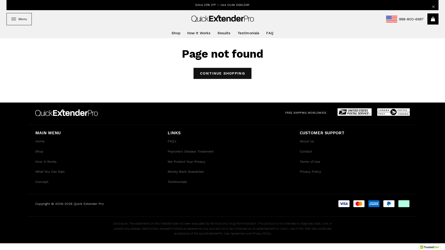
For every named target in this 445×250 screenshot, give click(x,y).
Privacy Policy (310, 171)
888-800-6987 (411, 19)
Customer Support (322, 133)
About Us (307, 141)
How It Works (199, 33)
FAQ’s (172, 141)
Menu (22, 19)
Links (174, 133)
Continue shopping (222, 73)
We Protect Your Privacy (186, 161)
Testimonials (249, 33)
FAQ (269, 33)
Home (39, 141)
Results (224, 33)
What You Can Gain (50, 171)
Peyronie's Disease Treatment (191, 151)
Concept (41, 182)
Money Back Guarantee (186, 171)
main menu (48, 133)
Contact (306, 151)
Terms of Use (310, 161)
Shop (176, 33)
